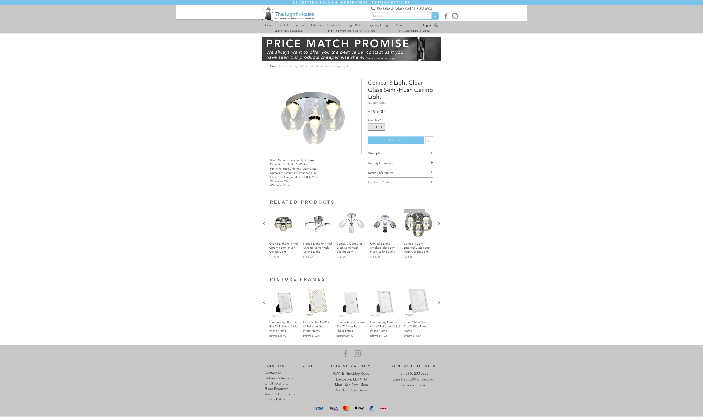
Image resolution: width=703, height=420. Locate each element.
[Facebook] (446, 16)
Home (274, 66)
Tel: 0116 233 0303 (413, 373)
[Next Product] (439, 223)
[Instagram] (455, 16)
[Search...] (435, 15)
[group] (351, 236)
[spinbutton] (376, 126)
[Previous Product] (264, 223)
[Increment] (381, 126)
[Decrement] (371, 126)
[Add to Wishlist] (429, 140)
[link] (436, 25)
